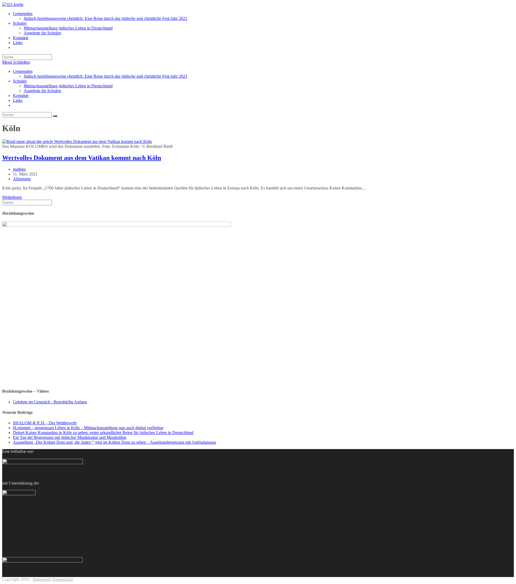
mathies (19, 169)
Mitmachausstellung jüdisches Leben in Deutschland (68, 86)
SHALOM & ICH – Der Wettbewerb (45, 423)
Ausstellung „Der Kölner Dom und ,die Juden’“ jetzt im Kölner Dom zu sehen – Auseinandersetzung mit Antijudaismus (114, 442)
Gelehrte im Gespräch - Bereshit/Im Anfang (50, 402)
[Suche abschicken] (55, 116)
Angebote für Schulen (42, 90)
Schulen (20, 81)
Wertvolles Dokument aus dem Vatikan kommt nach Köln (81, 157)
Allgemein (22, 179)
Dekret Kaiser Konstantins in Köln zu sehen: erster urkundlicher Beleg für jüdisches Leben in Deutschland (103, 432)
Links (18, 100)
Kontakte (20, 95)
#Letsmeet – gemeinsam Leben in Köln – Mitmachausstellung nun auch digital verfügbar (88, 427)
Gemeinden (23, 71)
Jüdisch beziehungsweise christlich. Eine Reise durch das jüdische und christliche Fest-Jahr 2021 (105, 76)
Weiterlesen (12, 197)
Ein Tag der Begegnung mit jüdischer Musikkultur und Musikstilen (69, 437)
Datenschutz (62, 579)
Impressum (42, 579)
